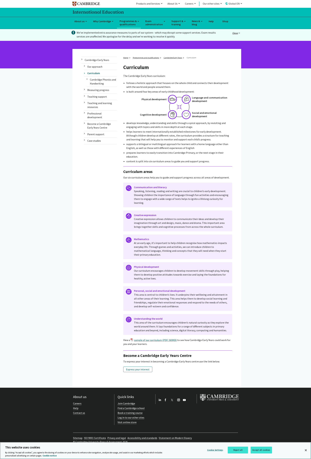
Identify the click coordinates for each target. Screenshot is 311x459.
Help (211, 21)
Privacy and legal (116, 438)
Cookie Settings (215, 450)
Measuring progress (98, 90)
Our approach (94, 66)
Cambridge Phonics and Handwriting (103, 81)
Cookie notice (50, 455)
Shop (225, 21)
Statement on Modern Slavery (175, 438)
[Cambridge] (86, 4)
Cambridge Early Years (97, 60)
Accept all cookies (261, 450)
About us (79, 21)
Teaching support (97, 96)
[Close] (305, 450)
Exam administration (154, 22)
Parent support (95, 134)
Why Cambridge (102, 21)
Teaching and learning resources (99, 104)
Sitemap (77, 438)
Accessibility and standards (142, 438)
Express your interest (138, 369)
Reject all (237, 450)
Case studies (94, 140)
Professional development (94, 115)
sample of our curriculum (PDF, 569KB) (155, 340)
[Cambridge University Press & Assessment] (219, 401)
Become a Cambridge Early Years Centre (99, 125)
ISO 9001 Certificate (95, 438)
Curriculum (93, 73)
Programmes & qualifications (128, 22)
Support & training (177, 22)
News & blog (196, 22)
